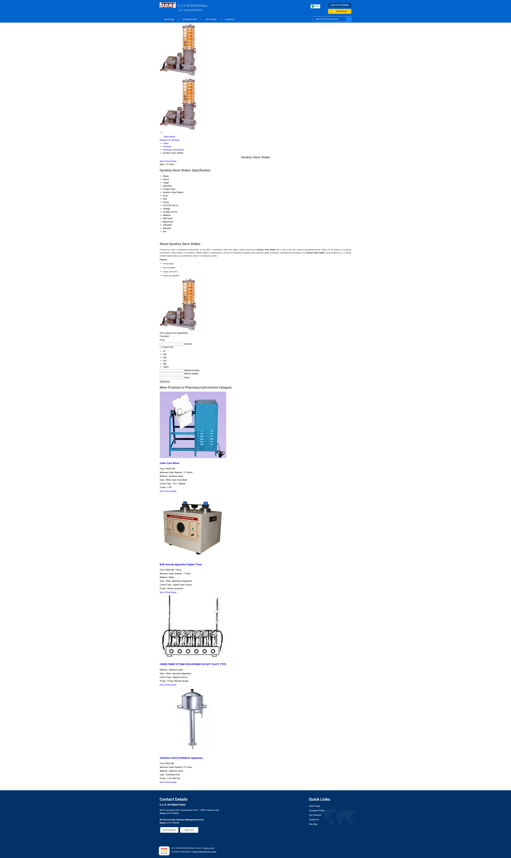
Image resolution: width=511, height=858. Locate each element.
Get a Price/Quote (168, 161)
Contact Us (229, 19)
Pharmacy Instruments (173, 149)
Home (165, 143)
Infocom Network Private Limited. (204, 852)
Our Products (211, 19)
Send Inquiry (341, 11)
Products (167, 146)
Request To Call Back (169, 140)
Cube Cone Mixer (170, 463)
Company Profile (190, 19)
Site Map (313, 824)
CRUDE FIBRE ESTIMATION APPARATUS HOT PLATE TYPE (193, 664)
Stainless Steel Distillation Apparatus (181, 757)
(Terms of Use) (208, 848)
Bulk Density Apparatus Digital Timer (181, 564)
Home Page (169, 19)
